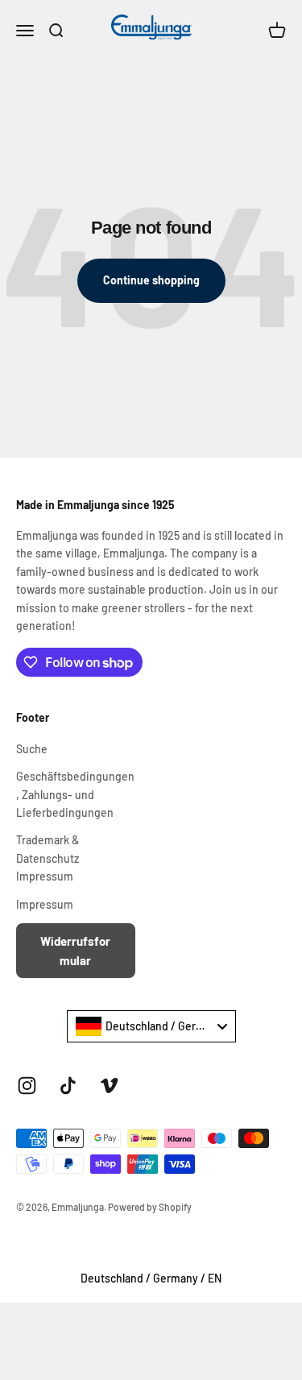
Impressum (44, 904)
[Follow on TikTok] (68, 1085)
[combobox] (151, 1026)
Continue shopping (151, 280)
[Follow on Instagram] (27, 1085)
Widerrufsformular (75, 951)
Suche (32, 749)
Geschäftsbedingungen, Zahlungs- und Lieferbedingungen (75, 794)
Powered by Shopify (150, 1206)
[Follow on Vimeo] (109, 1085)
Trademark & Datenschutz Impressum (47, 858)
